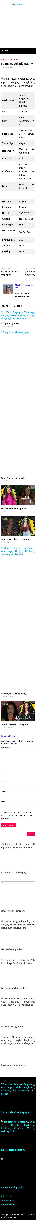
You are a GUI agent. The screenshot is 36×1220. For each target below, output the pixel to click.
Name (4, 781)
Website (4, 801)
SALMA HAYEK (13, 60)
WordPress (5, 1217)
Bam (14, 1217)
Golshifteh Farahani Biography (15, 724)
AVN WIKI (20, 1215)
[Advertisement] (18, 29)
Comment (5, 748)
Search (31, 834)
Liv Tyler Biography (10, 323)
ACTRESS (4, 60)
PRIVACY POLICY (9, 1204)
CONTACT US (7, 1200)
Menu (6, 51)
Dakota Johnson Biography (13, 694)
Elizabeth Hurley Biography (13, 508)
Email (4, 791)
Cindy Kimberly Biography (13, 478)
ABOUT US (6, 1196)
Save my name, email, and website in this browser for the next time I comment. (18, 816)
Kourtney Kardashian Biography (16, 539)
